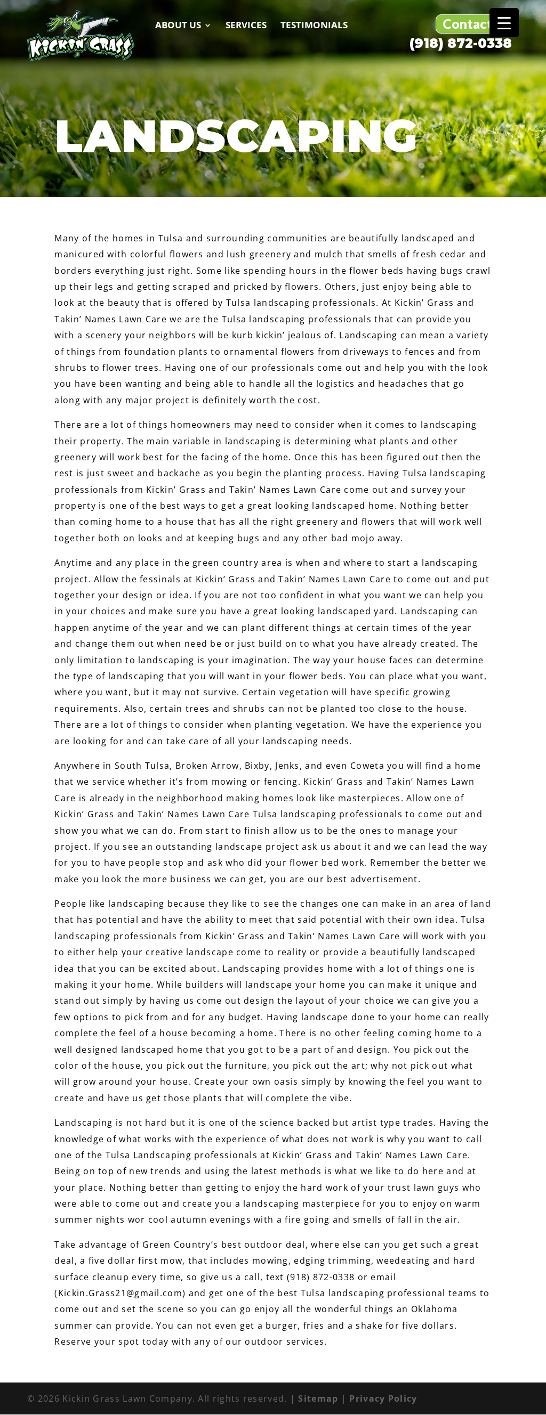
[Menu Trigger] (504, 22)
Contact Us (477, 23)
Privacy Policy (383, 1398)
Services (246, 25)
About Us (178, 25)
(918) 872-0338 (461, 44)
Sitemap (318, 1398)
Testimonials (314, 25)
